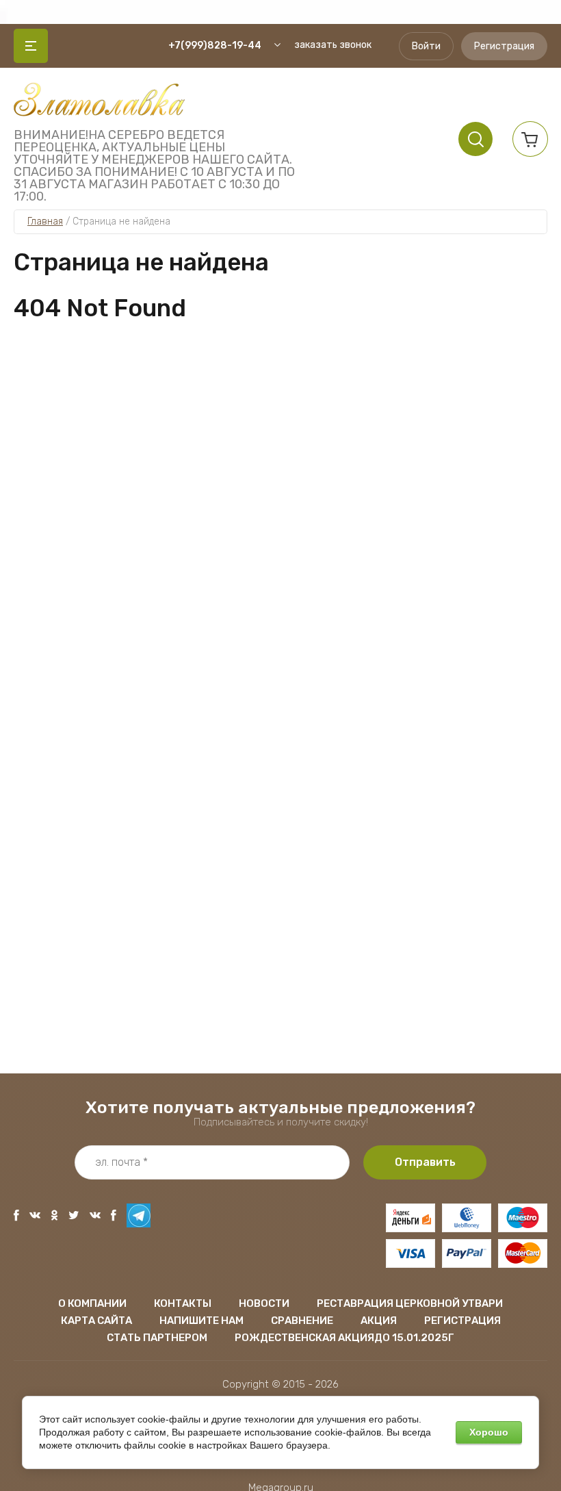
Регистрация (504, 46)
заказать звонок (332, 45)
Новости (264, 1303)
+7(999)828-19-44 (214, 45)
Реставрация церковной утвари (410, 1303)
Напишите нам (201, 1320)
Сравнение (302, 1320)
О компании (92, 1303)
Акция (379, 1320)
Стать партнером (157, 1337)
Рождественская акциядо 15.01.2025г (344, 1337)
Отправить (425, 1162)
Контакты (182, 1303)
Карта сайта (96, 1320)
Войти (426, 46)
